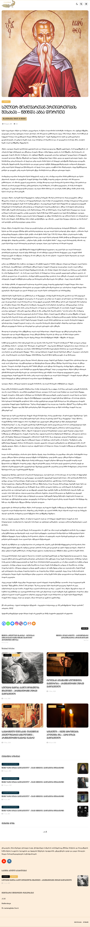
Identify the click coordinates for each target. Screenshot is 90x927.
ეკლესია (6, 101)
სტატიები (7, 655)
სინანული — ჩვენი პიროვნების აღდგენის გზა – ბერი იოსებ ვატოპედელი (62, 735)
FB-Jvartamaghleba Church (10, 908)
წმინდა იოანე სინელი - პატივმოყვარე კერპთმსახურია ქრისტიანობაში (72, 638)
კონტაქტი (85, 922)
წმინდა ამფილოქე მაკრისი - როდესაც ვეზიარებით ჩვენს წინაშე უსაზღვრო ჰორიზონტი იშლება (18, 639)
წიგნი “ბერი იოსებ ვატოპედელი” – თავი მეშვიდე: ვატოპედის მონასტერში (33, 768)
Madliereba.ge (6, 903)
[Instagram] (17, 621)
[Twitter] (25, 621)
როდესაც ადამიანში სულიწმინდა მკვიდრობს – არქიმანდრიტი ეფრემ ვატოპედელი (65, 683)
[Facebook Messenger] (12, 621)
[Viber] (21, 621)
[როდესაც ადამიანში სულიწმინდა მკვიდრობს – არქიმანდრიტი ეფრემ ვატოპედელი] (67, 664)
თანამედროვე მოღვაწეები (10, 764)
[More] (34, 621)
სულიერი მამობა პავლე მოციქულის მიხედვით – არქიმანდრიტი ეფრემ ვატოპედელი (20, 690)
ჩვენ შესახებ (78, 922)
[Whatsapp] (8, 621)
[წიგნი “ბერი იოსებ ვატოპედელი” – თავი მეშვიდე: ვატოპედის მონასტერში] (82, 768)
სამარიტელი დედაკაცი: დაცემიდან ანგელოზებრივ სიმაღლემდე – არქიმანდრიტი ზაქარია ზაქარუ (20, 735)
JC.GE (4, 899)
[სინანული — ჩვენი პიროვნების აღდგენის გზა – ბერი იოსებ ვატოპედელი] (67, 716)
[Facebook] (4, 621)
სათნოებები (70, 655)
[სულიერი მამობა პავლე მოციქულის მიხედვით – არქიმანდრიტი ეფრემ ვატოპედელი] (22, 668)
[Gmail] (29, 621)
